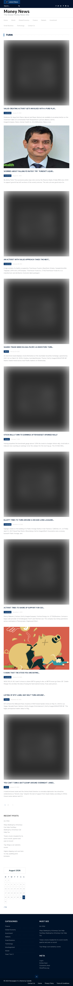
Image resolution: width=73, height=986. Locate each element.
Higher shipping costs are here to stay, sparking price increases (13, 853)
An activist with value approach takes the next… (27, 260)
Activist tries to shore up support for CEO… (24, 608)
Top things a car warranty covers (50, 947)
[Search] (19, 6)
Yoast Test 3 (9, 954)
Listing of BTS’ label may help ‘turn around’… (24, 695)
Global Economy (24, 20)
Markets (43, 20)
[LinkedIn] (68, 6)
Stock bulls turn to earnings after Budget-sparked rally (30, 435)
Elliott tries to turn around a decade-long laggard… (29, 520)
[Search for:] (10, 6)
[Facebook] (56, 6)
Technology (20, 26)
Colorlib (29, 981)
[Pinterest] (63, 6)
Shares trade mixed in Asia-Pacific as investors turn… (28, 347)
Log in (41, 961)
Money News (16, 11)
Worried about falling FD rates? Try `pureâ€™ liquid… (29, 171)
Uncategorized (10, 947)
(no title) (7, 821)
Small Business (8, 26)
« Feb (5, 907)
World (13, 20)
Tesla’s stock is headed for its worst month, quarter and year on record (13, 838)
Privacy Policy (49, 983)
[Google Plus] (60, 6)
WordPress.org (44, 968)
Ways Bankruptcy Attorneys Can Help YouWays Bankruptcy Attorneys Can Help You (53, 933)
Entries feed (43, 963)
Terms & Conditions (63, 983)
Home (6, 20)
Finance (35, 20)
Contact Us (31, 26)
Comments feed (44, 965)
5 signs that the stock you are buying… (21, 673)
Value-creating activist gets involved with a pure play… (30, 109)
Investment (53, 20)
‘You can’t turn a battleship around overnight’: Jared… (29, 783)
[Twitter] (58, 6)
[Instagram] (66, 6)
